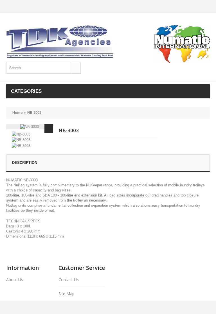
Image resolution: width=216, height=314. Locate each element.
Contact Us (68, 279)
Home (17, 112)
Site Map (66, 293)
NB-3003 (34, 112)
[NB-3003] (48, 128)
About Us (14, 279)
